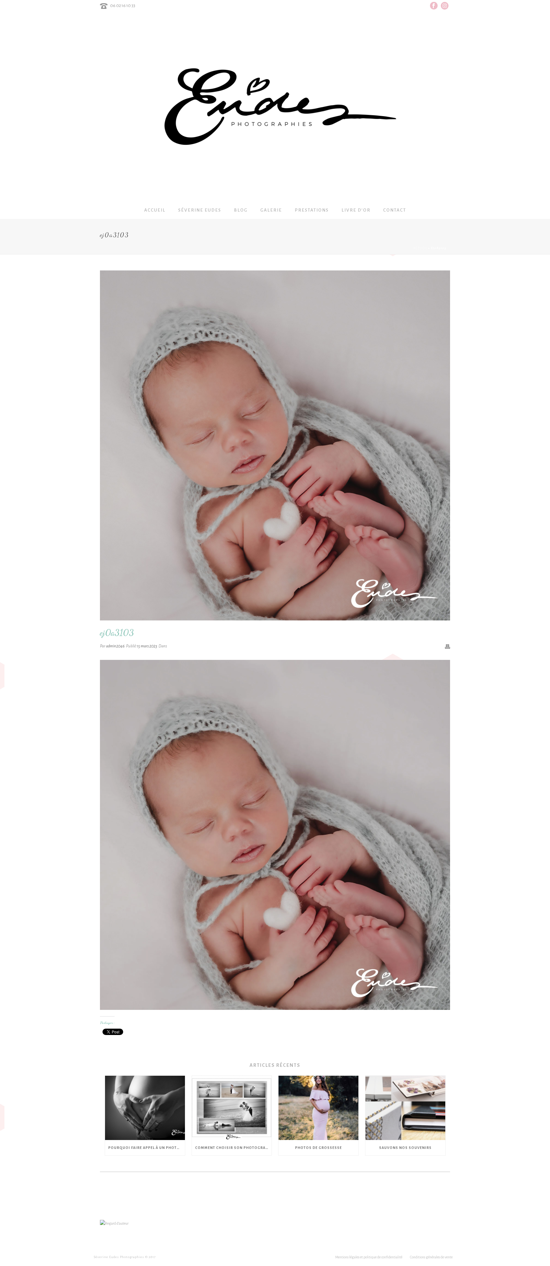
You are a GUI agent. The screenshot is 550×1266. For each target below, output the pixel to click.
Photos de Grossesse (318, 1148)
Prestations (312, 210)
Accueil (155, 210)
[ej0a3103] (275, 445)
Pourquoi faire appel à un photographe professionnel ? (146, 1148)
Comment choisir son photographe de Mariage (233, 1148)
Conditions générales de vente (431, 1257)
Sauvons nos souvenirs (405, 1148)
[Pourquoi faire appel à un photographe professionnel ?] (145, 1108)
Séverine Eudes (199, 210)
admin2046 (115, 646)
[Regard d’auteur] (114, 1223)
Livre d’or (356, 210)
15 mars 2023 (147, 646)
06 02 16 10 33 (122, 5)
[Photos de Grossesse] (318, 1108)
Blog (241, 210)
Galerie (271, 210)
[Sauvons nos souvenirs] (405, 1108)
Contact (394, 210)
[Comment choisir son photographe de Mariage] (232, 1108)
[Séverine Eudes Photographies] (275, 106)
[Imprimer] (447, 646)
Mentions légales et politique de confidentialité (368, 1257)
